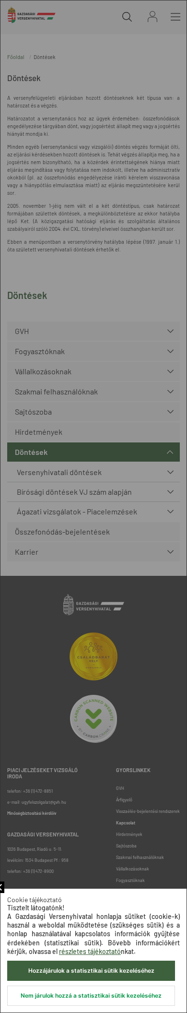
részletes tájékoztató (90, 951)
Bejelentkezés (152, 16)
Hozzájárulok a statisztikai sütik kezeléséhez (91, 970)
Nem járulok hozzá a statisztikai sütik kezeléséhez (91, 995)
